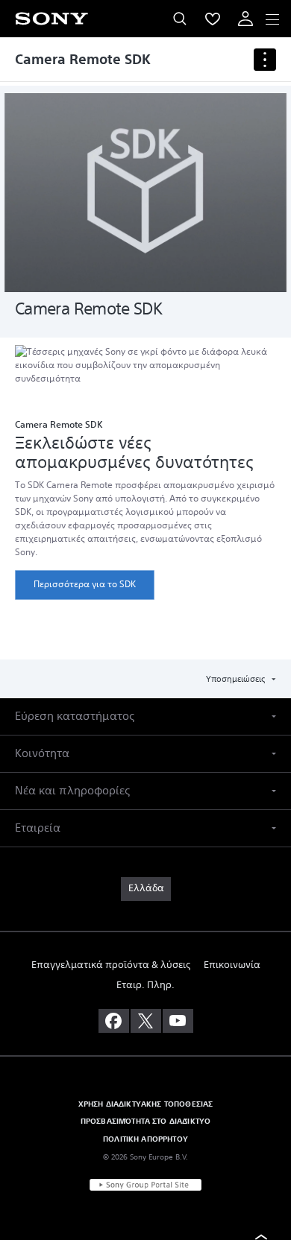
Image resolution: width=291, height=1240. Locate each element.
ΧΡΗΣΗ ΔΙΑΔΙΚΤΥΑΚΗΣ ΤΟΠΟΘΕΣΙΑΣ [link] (145, 1104)
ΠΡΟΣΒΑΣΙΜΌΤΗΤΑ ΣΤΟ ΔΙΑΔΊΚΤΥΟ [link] (145, 1121)
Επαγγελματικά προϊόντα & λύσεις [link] (110, 965)
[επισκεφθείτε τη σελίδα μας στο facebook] (113, 1021)
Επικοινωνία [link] (232, 965)
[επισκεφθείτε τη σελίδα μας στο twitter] (146, 1021)
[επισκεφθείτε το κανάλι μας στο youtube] (178, 1021)
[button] (145, 716)
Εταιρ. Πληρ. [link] (145, 985)
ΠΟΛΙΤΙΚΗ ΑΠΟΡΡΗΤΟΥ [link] (145, 1139)
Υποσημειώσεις (236, 678)
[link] (84, 585)
